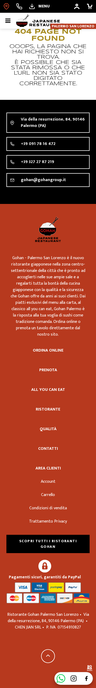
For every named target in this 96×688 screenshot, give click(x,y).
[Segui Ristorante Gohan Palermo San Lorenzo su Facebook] (86, 678)
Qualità (48, 429)
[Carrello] (89, 6)
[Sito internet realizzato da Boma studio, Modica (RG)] (89, 669)
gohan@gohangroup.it (43, 179)
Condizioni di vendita (48, 508)
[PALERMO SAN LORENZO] (6, 6)
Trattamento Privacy (48, 521)
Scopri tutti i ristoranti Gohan (48, 544)
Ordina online (48, 350)
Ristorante (48, 409)
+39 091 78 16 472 (38, 143)
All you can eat (48, 389)
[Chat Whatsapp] (60, 678)
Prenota (48, 370)
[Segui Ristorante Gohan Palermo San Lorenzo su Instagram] (73, 678)
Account (48, 481)
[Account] (76, 6)
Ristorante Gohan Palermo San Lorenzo (48, 229)
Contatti (48, 448)
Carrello (48, 494)
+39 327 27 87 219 (37, 161)
